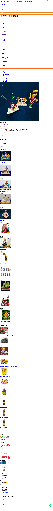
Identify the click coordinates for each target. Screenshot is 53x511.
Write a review (6, 124)
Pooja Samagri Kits (4, 470)
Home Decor (33, 147)
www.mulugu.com (4, 493)
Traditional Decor (37, 147)
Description (3, 134)
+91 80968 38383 (4, 490)
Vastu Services (4, 469)
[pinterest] (5, 462)
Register (4, 5)
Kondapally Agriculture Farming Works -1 (6, 292)
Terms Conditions (4, 476)
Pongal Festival (42, 147)
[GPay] (10, 17)
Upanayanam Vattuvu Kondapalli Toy (5, 321)
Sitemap (3, 479)
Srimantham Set (2, 162)
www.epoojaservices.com (5, 492)
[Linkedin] (2, 463)
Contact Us (3, 478)
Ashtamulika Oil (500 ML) (4, 417)
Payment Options (4, 475)
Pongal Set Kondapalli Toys (4, 147)
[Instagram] (4, 462)
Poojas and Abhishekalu (5, 466)
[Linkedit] (2, 462)
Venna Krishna (2, 220)
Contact (1, 1)
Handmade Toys (19, 147)
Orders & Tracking (20, 1)
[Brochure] (8, 446)
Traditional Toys (15, 147)
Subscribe (2, 434)
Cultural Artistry (24, 147)
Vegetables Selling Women (4, 191)
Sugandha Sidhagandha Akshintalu (5, 376)
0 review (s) (2, 124)
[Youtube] (3, 462)
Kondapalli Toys (10, 147)
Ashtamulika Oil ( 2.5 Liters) (4, 427)
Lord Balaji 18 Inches (3, 249)
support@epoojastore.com (6, 487)
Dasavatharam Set (3, 278)
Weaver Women (2, 205)
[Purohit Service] (4, 17)
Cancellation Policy (4, 477)
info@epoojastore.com (7, 486)
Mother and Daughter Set (4, 263)
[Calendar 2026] (3, 446)
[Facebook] (0, 462)
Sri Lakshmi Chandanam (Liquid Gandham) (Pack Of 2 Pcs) (8, 366)
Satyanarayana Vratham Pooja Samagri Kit (6, 335)
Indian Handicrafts (28, 147)
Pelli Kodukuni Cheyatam (4, 234)
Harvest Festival (46, 147)
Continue (2, 146)
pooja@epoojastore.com (14, 486)
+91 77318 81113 (4, 489)
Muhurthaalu (3, 467)
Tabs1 (3, 135)
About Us (3, 473)
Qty (0, 127)
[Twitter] (1, 462)
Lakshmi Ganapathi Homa (4, 386)
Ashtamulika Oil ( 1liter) (3, 407)
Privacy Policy (4, 474)
